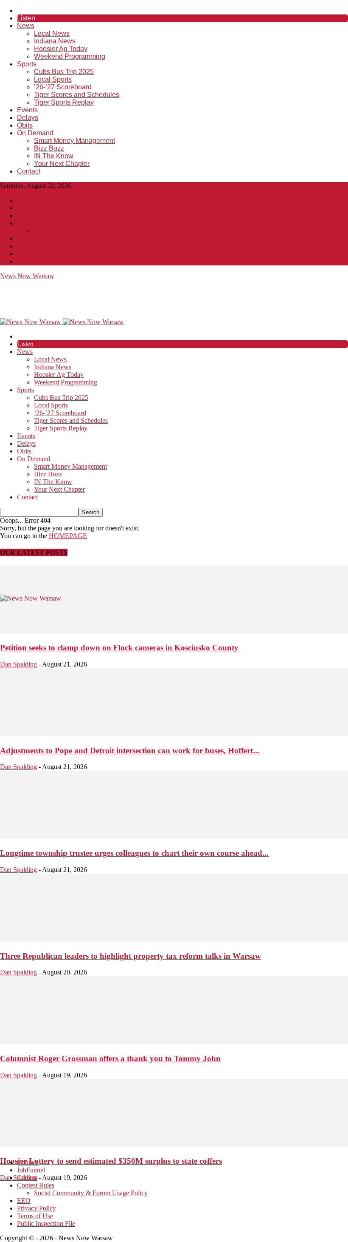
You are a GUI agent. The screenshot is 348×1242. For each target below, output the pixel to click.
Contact (28, 171)
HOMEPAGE (68, 535)
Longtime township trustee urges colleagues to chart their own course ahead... (134, 853)
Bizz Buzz (49, 148)
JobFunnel (31, 207)
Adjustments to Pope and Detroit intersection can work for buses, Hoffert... (129, 750)
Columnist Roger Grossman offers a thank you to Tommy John (110, 1058)
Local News (52, 33)
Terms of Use (35, 253)
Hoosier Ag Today (60, 48)
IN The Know (53, 156)
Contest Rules (35, 223)
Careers (27, 215)
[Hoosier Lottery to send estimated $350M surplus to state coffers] (174, 1144)
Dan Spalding (18, 664)
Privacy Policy (36, 246)
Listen (26, 18)
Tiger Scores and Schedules (76, 94)
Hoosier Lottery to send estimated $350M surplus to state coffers (111, 1161)
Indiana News (55, 41)
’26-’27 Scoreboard (63, 87)
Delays (27, 117)
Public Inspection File (46, 261)
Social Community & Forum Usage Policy (91, 230)
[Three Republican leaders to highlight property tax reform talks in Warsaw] (174, 939)
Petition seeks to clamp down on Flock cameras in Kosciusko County (119, 647)
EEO (24, 238)
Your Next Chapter (62, 163)
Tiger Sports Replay (64, 102)
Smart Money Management (74, 140)
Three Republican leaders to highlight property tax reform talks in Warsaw (130, 955)
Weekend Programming (69, 56)
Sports (26, 64)
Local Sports (53, 79)
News (25, 25)
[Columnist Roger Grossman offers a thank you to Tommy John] (174, 1041)
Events (27, 110)
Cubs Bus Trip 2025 (64, 71)
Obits (25, 125)
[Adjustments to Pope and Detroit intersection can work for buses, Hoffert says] (174, 734)
